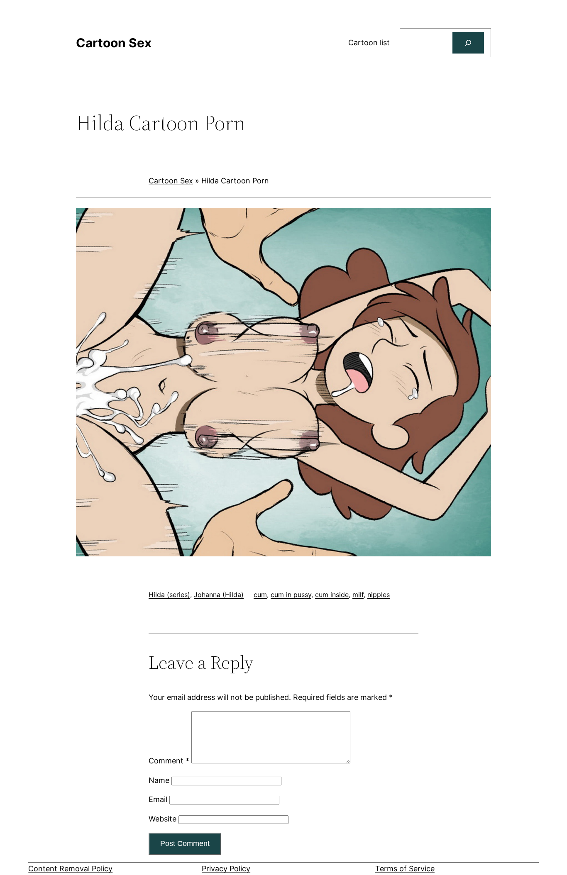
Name (159, 780)
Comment (169, 760)
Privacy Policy (226, 868)
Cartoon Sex (171, 180)
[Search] (468, 43)
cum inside (332, 594)
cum (260, 594)
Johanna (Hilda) (219, 594)
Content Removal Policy (70, 868)
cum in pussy (291, 594)
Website (162, 818)
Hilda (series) (169, 594)
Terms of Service (405, 868)
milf (358, 594)
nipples (378, 594)
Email (158, 799)
